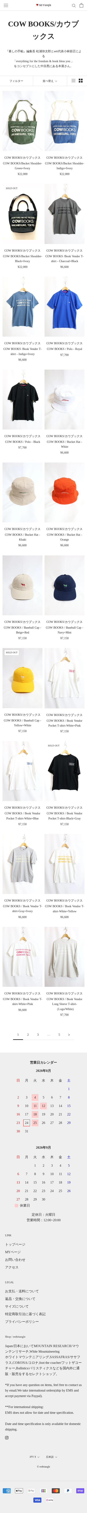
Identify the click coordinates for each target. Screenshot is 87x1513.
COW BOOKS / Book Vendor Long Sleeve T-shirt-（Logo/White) (64, 1004)
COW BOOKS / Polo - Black (22, 441)
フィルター (16, 81)
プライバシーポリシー (22, 1321)
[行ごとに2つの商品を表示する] (81, 81)
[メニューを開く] (6, 5)
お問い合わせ (15, 1259)
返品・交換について (20, 1299)
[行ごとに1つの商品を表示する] (73, 81)
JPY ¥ (33, 1456)
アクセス (12, 1267)
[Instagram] (6, 1437)
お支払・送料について (22, 1291)
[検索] (74, 5)
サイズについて (17, 1306)
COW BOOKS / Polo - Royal (64, 349)
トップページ (15, 1244)
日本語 (50, 1456)
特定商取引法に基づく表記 (25, 1314)
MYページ (13, 1252)
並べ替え (48, 81)
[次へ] (69, 1035)
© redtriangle (43, 1466)
